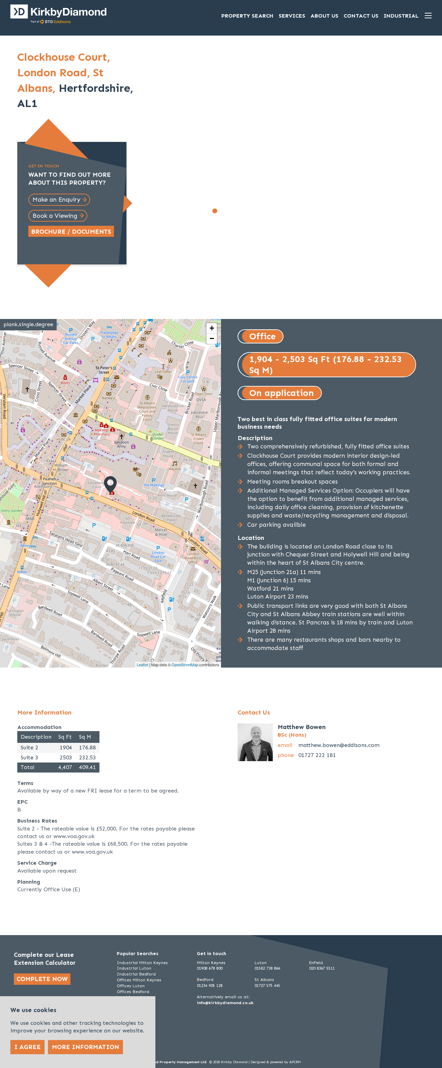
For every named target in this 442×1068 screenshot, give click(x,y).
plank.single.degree (28, 324)
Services (292, 15)
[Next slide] (342, 139)
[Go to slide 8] (268, 210)
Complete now (42, 979)
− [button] (212, 338)
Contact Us (361, 15)
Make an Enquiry (56, 199)
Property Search (247, 15)
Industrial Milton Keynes (142, 962)
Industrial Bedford (136, 974)
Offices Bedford (133, 991)
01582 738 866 (267, 968)
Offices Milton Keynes (139, 980)
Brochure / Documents (71, 231)
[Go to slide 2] (222, 210)
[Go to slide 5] (245, 210)
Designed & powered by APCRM (276, 1062)
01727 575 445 (267, 985)
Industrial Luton (134, 968)
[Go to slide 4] (237, 210)
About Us (324, 15)
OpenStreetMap (185, 664)
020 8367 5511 (322, 968)
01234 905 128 (209, 985)
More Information (85, 1047)
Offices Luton (131, 985)
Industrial (401, 15)
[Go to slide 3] (230, 210)
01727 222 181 (317, 755)
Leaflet (142, 664)
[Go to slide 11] (249, 218)
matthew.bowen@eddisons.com (338, 745)
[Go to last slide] (155, 139)
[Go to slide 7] (260, 210)
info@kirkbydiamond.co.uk (225, 1002)
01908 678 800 (209, 968)
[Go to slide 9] (275, 210)
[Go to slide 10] (283, 210)
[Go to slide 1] (214, 210)
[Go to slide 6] (252, 210)
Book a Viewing (54, 216)
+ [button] (212, 328)
